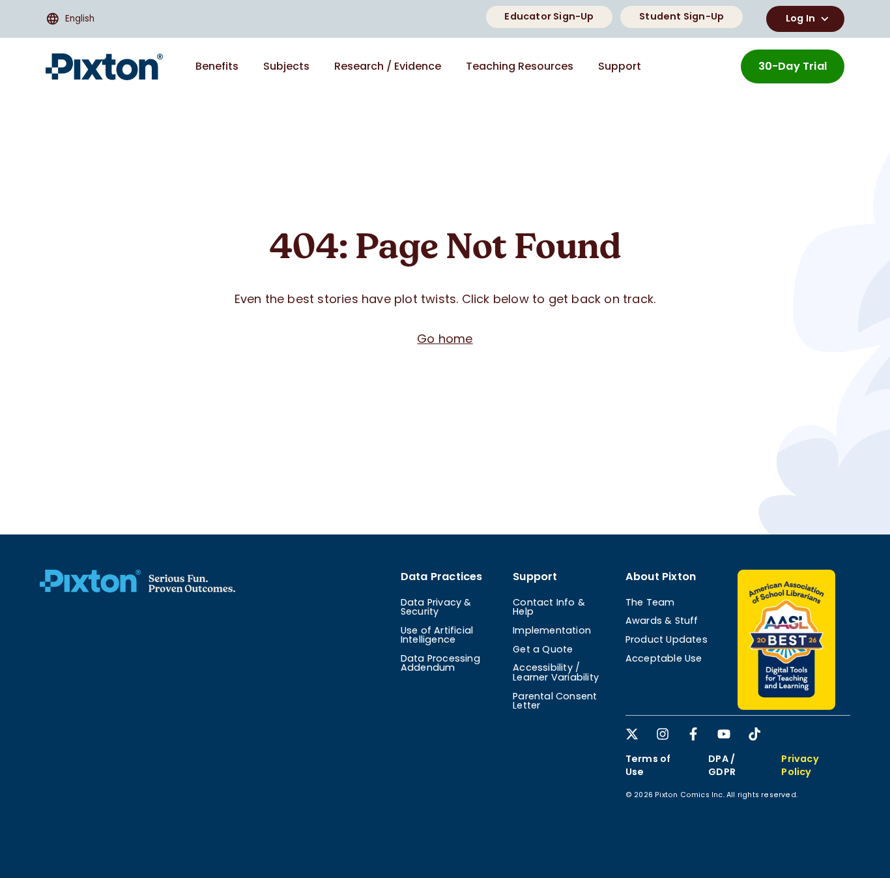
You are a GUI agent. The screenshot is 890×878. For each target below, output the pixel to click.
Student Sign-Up (681, 16)
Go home (444, 338)
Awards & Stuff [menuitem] (661, 620)
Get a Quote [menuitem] (543, 649)
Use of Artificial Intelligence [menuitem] (437, 635)
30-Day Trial (792, 66)
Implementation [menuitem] (552, 630)
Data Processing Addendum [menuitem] (440, 663)
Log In (800, 18)
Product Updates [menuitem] (666, 639)
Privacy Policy (799, 765)
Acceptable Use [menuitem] (663, 658)
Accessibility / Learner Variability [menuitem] (556, 672)
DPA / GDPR (722, 765)
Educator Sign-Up (549, 16)
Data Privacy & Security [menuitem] (436, 607)
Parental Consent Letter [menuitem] (555, 701)
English (79, 18)
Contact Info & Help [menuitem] (549, 607)
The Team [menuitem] (650, 602)
